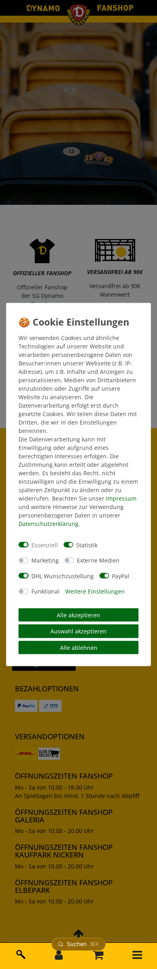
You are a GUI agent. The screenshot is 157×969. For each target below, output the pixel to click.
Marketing (45, 560)
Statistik (86, 544)
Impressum (121, 498)
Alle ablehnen (78, 647)
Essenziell (44, 544)
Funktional (45, 591)
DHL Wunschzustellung (62, 575)
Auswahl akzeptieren (78, 631)
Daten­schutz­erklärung (48, 524)
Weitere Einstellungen (95, 591)
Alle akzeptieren (78, 615)
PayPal (120, 575)
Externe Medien (98, 560)
